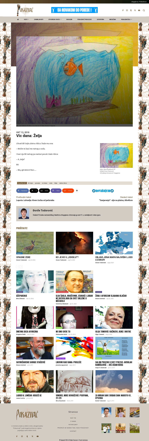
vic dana (44, 183)
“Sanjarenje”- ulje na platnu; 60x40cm (116, 200)
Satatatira (19, 292)
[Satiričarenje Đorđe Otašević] (35, 348)
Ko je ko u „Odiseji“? (67, 257)
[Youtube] (139, 10)
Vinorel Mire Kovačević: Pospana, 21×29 (72, 397)
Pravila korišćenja (83, 440)
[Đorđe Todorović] (25, 213)
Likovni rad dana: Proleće (68, 362)
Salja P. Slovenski (101, 367)
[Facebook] (122, 10)
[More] (77, 190)
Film (58, 253)
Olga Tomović (99, 334)
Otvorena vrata (61, 358)
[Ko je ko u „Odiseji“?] (74, 243)
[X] (135, 10)
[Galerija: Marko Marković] (135, 428)
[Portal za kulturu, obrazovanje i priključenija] (25, 10)
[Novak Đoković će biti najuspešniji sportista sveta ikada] (106, 412)
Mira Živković (20, 298)
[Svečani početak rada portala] (120, 428)
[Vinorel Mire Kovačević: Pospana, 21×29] (74, 381)
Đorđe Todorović (43, 210)
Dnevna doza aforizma (27, 331)
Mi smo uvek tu (63, 331)
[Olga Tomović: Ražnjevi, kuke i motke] (114, 317)
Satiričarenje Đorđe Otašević (30, 362)
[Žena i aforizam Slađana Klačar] (114, 281)
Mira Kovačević (60, 401)
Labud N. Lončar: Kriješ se (29, 395)
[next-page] (21, 266)
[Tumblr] (130, 10)
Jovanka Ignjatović (62, 365)
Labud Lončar (20, 398)
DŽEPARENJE (21, 295)
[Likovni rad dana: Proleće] (74, 348)
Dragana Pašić (21, 334)
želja (55, 183)
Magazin (19, 253)
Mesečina (59, 328)
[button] (143, 10)
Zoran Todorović (21, 260)
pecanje (37, 183)
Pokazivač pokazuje (62, 292)
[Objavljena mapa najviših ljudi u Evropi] (114, 243)
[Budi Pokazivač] (106, 428)
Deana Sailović (100, 298)
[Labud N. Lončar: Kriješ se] (35, 381)
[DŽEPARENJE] (35, 281)
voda (50, 183)
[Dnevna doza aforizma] (35, 317)
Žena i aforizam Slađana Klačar (111, 295)
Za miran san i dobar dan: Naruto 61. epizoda (113, 397)
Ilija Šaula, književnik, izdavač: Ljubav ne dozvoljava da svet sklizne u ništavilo (74, 298)
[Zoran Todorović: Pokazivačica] (135, 412)
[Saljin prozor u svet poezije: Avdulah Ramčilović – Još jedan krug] (114, 348)
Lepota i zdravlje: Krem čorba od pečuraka (35, 200)
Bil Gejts (30, 183)
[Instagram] (126, 10)
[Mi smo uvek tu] (74, 317)
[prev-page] (17, 266)
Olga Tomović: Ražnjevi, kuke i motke (113, 331)
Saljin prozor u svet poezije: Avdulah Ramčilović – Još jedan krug (113, 363)
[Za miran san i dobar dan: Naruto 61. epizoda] (114, 381)
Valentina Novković (62, 304)
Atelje (58, 391)
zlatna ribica (63, 183)
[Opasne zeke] (35, 243)
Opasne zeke (23, 257)
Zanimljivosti (99, 391)
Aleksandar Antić (61, 334)
